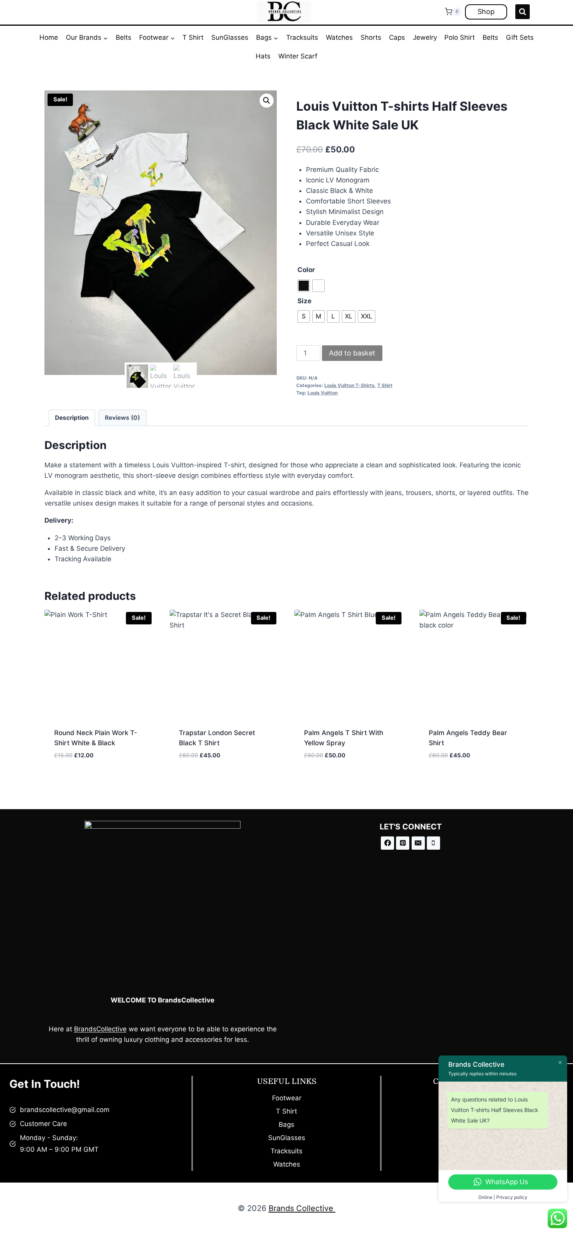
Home (48, 37)
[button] (267, 101)
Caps (397, 37)
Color (306, 270)
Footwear (286, 1098)
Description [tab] (72, 417)
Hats (263, 56)
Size (304, 301)
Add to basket (352, 353)
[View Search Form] (522, 11)
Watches (339, 37)
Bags (286, 1124)
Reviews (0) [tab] (122, 417)
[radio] (303, 286)
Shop (486, 11)
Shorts (371, 37)
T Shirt (192, 37)
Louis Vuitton (323, 393)
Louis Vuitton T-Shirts (349, 385)
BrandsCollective (100, 1029)
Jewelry (425, 37)
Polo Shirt (459, 37)
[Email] (418, 843)
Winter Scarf (297, 56)
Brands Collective (302, 1208)
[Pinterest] (402, 843)
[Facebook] (387, 843)
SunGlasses (229, 37)
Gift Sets (520, 37)
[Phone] (433, 843)
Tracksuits (302, 37)
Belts (123, 37)
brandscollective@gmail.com (65, 1110)
